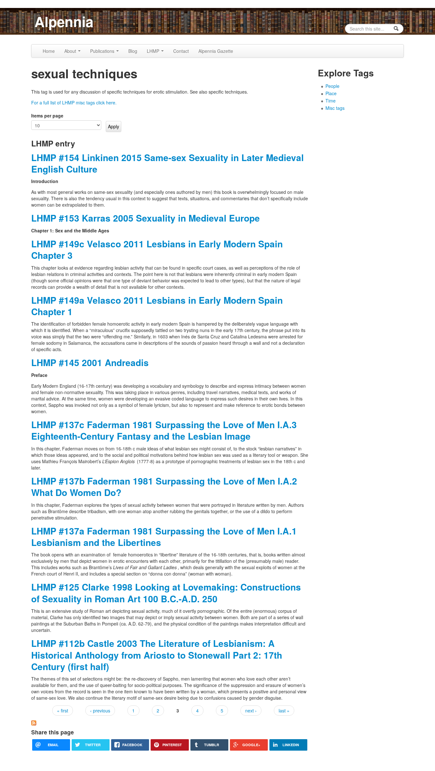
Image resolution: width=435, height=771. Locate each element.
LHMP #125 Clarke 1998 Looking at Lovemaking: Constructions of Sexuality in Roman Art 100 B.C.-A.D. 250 (166, 592)
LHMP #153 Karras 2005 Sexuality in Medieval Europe (145, 217)
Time (330, 100)
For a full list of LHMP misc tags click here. (74, 102)
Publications (103, 51)
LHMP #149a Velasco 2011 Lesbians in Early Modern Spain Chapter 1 (157, 306)
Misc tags (335, 108)
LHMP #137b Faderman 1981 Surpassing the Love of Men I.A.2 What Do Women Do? (164, 486)
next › (251, 710)
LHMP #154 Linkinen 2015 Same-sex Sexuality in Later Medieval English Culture (167, 163)
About (70, 51)
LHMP (153, 51)
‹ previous (100, 710)
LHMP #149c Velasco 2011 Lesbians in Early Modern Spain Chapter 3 (157, 249)
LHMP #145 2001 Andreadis (90, 362)
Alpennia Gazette (215, 51)
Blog (132, 51)
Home (49, 51)
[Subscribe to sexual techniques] (33, 722)
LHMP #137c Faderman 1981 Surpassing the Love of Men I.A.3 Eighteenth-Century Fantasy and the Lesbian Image (164, 430)
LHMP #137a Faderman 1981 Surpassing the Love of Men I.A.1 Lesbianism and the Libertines (164, 536)
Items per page (47, 115)
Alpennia (63, 21)
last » (284, 710)
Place (331, 93)
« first (62, 710)
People (332, 86)
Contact (181, 51)
